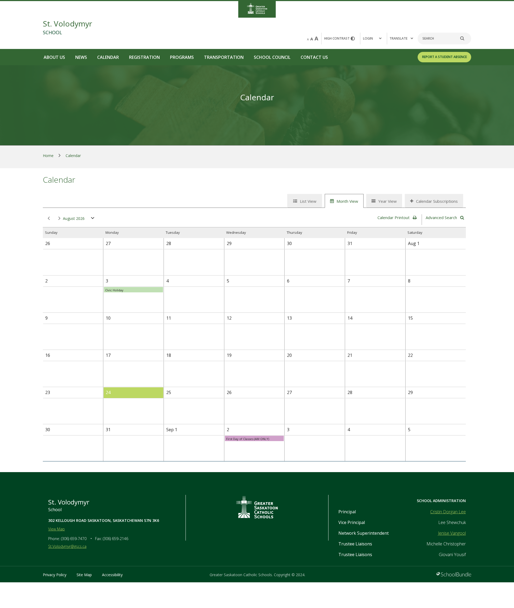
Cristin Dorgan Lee (448, 512)
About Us (54, 57)
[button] (373, 38)
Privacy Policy (54, 574)
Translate (398, 38)
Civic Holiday (114, 290)
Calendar (108, 57)
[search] (465, 38)
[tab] (304, 201)
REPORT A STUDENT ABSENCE (444, 57)
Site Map (84, 574)
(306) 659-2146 (115, 538)
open (93, 219)
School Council (272, 57)
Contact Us (314, 57)
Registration (144, 57)
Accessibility (112, 574)
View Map (56, 528)
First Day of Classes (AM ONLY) (247, 439)
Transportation (224, 57)
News (81, 57)
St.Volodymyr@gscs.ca (67, 546)
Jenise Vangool (452, 533)
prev (48, 218)
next (58, 218)
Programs (182, 57)
